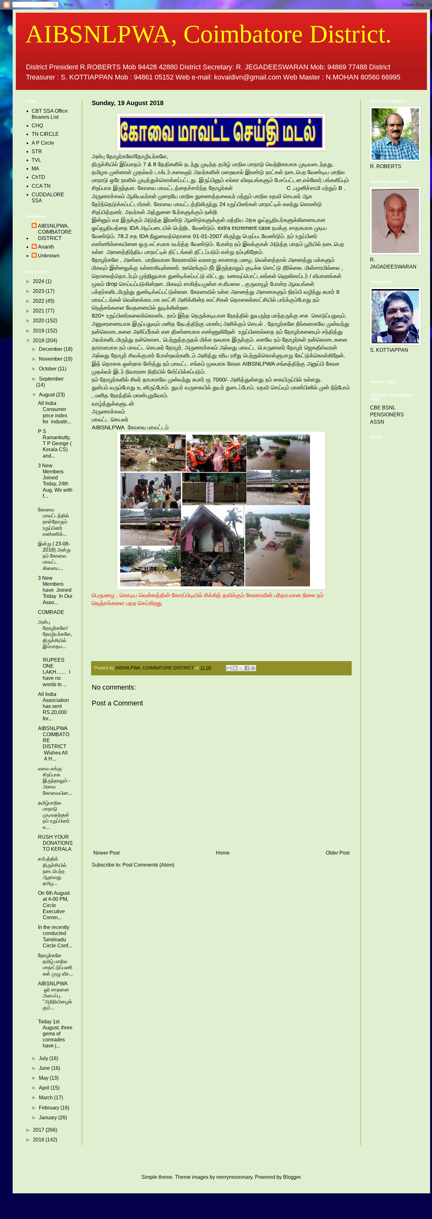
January (48, 1117)
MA (35, 168)
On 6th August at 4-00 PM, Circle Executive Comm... (54, 905)
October (48, 368)
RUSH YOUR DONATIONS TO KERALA (55, 843)
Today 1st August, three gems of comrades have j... (55, 1034)
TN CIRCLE (45, 134)
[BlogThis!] (235, 668)
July (44, 1058)
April (45, 1087)
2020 (39, 320)
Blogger (291, 1177)
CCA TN (41, 186)
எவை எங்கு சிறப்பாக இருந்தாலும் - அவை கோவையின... (55, 781)
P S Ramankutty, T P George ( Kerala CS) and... (55, 443)
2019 (39, 330)
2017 (39, 1130)
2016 (39, 1139)
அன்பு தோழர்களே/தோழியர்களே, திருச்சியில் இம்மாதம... (55, 634)
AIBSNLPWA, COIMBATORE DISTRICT (55, 232)
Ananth (46, 246)
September (51, 379)
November (51, 359)
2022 (39, 301)
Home (223, 853)
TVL (36, 160)
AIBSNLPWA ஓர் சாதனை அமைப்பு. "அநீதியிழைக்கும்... (55, 996)
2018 (39, 340)
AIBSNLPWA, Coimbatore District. (208, 34)
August (47, 394)
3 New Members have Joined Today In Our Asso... (55, 590)
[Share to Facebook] (247, 668)
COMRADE (51, 612)
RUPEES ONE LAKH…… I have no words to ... (54, 672)
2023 (39, 291)
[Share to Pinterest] (253, 668)
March (46, 1097)
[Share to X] (241, 668)
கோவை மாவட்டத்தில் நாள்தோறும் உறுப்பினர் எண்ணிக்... (53, 522)
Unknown (48, 255)
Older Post (337, 853)
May (44, 1078)
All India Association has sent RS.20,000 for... (53, 706)
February (49, 1107)
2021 (39, 310)
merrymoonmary (234, 1177)
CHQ (37, 125)
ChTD (38, 177)
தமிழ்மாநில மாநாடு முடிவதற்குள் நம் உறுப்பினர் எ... (54, 815)
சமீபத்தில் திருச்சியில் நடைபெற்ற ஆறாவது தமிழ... (52, 871)
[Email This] (229, 668)
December (51, 349)
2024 (39, 281)
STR (37, 151)
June (45, 1068)
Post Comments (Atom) (148, 865)
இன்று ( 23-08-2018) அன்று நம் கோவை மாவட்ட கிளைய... (54, 556)
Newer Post (106, 853)
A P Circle (43, 143)
